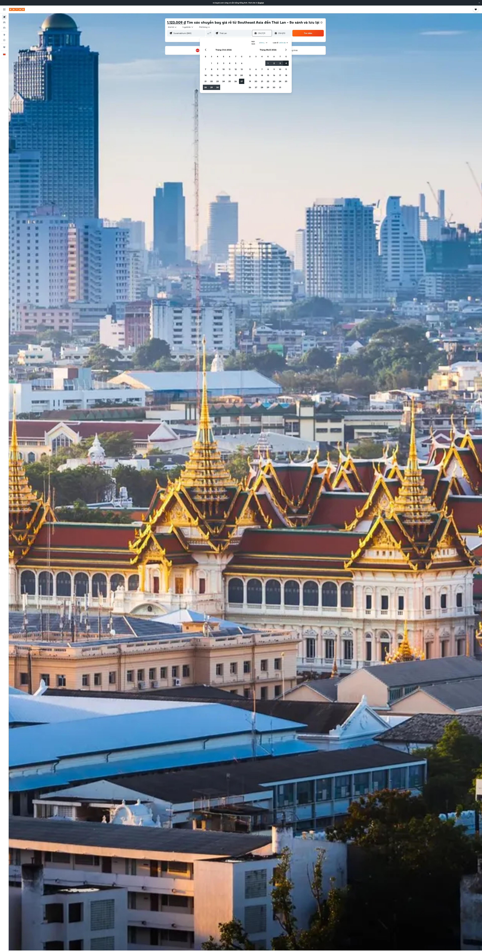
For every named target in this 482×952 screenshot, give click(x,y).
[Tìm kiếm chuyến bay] (4, 17)
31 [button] (280, 87)
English (261, 3)
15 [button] (212, 75)
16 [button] (218, 75)
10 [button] (224, 69)
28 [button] (205, 87)
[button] (479, 3)
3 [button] (223, 63)
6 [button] (241, 63)
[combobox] (172, 27)
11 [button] (229, 69)
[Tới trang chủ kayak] (17, 9)
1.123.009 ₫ (176, 22)
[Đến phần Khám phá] (4, 34)
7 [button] (205, 69)
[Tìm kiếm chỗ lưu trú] (4, 22)
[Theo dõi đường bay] (4, 40)
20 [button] (241, 75)
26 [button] (235, 81)
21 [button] (205, 81)
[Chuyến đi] (4, 47)
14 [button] (205, 75)
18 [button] (230, 75)
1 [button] (211, 63)
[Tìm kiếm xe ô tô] (4, 27)
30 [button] (217, 87)
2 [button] (217, 63)
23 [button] (217, 81)
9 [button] (217, 69)
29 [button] (211, 87)
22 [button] (211, 81)
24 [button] (223, 81)
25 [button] (229, 81)
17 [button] (223, 75)
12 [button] (236, 69)
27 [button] (242, 81)
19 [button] (236, 75)
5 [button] (235, 63)
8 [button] (211, 69)
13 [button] (242, 69)
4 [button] (229, 63)
